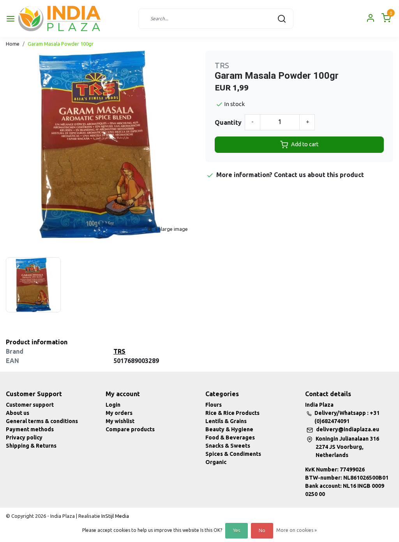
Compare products (130, 429)
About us (17, 413)
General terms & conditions (42, 421)
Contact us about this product (319, 174)
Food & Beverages (230, 437)
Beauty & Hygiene (229, 429)
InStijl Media (114, 516)
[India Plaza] (59, 18)
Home (12, 43)
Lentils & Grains (226, 421)
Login (113, 405)
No (262, 530)
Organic (215, 462)
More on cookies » (296, 530)
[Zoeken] (281, 19)
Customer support (30, 405)
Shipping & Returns (31, 446)
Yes (236, 530)
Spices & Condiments (233, 454)
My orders (119, 413)
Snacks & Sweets (227, 446)
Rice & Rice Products (232, 413)
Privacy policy (24, 437)
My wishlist (120, 421)
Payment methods (30, 429)
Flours (213, 405)
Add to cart (304, 144)
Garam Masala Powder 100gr (61, 43)
